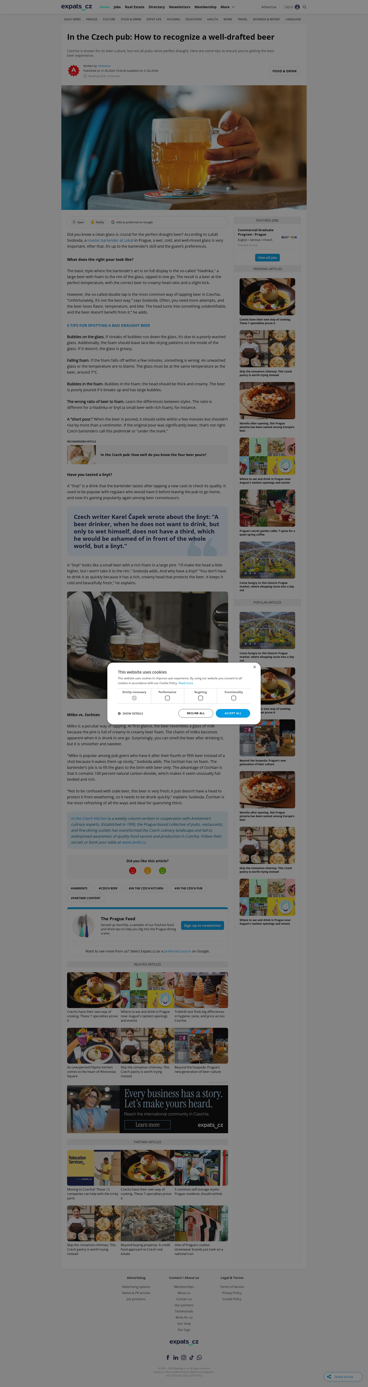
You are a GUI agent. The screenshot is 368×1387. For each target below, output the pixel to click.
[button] (130, 713)
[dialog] (184, 693)
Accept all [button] (233, 713)
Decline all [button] (196, 713)
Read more (186, 683)
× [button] (254, 667)
